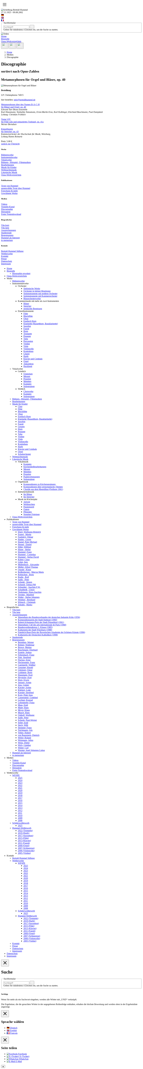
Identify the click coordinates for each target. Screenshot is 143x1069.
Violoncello (28, 349)
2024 (20, 780)
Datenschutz (6, 261)
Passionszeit (28, 507)
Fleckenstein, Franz (26, 662)
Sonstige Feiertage (31, 514)
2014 (20, 805)
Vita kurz (5, 225)
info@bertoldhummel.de (24, 100)
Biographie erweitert (21, 273)
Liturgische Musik (9, 172)
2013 (20, 808)
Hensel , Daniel (25, 544)
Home (4, 36)
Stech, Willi (23, 725)
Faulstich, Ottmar (25, 537)
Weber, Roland (24, 738)
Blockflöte (28, 316)
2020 (20, 790)
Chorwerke (28, 391)
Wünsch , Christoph (26, 602)
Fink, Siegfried (24, 657)
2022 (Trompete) (25, 830)
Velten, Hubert (24, 732)
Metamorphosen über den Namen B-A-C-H (20, 104)
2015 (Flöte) (23, 838)
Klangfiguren (7, 129)
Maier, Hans (23, 707)
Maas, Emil (23, 705)
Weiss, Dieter (24, 743)
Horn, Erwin (23, 680)
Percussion (28, 341)
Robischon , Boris (26, 574)
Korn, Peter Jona (25, 695)
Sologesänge (29, 386)
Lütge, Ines (23, 562)
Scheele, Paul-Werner (27, 720)
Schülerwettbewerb (20, 823)
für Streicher (28, 497)
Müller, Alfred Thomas (28, 567)
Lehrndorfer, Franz (26, 702)
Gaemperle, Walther (26, 665)
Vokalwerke (6, 160)
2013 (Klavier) (24, 840)
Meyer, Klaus (24, 710)
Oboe (25, 318)
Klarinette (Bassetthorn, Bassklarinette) (40, 323)
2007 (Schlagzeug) (26, 848)
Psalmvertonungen (31, 477)
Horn (25, 331)
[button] (4, 4)
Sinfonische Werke (31, 288)
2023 (20, 783)
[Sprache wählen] (12, 46)
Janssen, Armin (24, 682)
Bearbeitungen (7, 165)
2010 (20, 815)
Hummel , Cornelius (27, 554)
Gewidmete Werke (9, 193)
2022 (20, 785)
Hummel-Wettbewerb (21, 828)
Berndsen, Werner (26, 642)
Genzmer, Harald (25, 667)
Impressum (6, 264)
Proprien (27, 379)
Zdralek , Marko (25, 605)
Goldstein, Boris (25, 672)
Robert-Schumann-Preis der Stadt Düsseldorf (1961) (41, 622)
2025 (20, 778)
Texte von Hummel (9, 186)
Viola (25, 346)
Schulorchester (24, 454)
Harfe (25, 356)
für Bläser (27, 494)
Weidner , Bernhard (26, 599)
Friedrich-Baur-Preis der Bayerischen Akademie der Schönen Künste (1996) (51, 632)
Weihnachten (29, 504)
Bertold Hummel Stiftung (12, 251)
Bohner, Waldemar (26, 645)
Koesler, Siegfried (26, 692)
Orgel (25, 361)
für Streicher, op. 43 (10, 131)
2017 (20, 798)
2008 (20, 820)
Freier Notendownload (11, 214)
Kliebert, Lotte (24, 690)
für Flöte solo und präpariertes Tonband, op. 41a (22, 122)
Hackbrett (27, 366)
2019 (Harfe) (23, 833)
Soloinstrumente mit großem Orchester (40, 293)
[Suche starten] (32, 26)
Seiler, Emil (23, 722)
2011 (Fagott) (24, 843)
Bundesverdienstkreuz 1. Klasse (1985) (35, 627)
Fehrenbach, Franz (26, 655)
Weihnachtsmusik (9, 170)
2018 (20, 795)
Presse (4, 258)
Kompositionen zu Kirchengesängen (39, 484)
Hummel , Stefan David (28, 557)
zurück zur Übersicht (10, 144)
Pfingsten (27, 512)
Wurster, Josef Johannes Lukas (31, 750)
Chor (20, 406)
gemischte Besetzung (32, 308)
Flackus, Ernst (24, 660)
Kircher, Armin (24, 687)
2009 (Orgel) (23, 845)
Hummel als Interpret (10, 238)
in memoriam (7, 240)
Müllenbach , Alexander (28, 564)
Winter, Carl (23, 748)
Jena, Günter (23, 685)
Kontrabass (28, 351)
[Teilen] (20, 46)
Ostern (26, 509)
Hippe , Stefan (24, 549)
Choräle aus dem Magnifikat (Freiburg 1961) (43, 489)
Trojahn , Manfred (26, 594)
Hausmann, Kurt (25, 675)
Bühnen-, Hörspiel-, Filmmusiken (16, 162)
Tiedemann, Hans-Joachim (29, 592)
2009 (20, 818)
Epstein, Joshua (25, 652)
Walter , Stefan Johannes (29, 597)
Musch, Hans (24, 712)
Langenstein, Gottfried (28, 697)
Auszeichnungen (8, 230)
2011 (20, 813)
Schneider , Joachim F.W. (29, 587)
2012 (20, 810)
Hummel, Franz (25, 552)
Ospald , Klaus (24, 569)
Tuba (25, 339)
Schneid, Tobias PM (27, 584)
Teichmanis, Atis (25, 730)
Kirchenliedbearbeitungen (34, 466)
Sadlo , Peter (23, 579)
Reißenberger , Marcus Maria (31, 572)
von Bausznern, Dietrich (28, 735)
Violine (26, 344)
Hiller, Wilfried (24, 547)
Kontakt (4, 256)
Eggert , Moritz (24, 534)
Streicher (27, 306)
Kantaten (27, 384)
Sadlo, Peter (23, 717)
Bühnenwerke (7, 155)
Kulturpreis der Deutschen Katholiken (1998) (38, 635)
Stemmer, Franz (25, 727)
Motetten (27, 381)
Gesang (21, 426)
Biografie (5, 39)
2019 (20, 793)
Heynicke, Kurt (25, 677)
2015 (20, 803)
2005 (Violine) (24, 853)
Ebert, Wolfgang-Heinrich (29, 532)
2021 (20, 788)
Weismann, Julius (25, 740)
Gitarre (26, 354)
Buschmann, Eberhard (28, 650)
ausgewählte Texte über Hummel (15, 188)
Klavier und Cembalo (32, 359)
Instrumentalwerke (9, 157)
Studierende (6, 233)
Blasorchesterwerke (32, 298)
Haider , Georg (24, 539)
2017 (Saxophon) (25, 835)
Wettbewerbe (7, 253)
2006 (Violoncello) (26, 850)
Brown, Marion (25, 647)
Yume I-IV (6, 119)
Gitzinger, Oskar (25, 670)
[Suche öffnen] (4, 46)
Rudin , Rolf (23, 577)
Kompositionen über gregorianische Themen (43, 487)
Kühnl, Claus (24, 559)
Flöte (25, 313)
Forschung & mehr (9, 191)
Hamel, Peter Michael (27, 542)
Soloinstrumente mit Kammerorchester (40, 296)
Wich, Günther (24, 745)
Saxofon (27, 326)
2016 (20, 800)
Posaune (27, 336)
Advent (26, 502)
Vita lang (5, 228)
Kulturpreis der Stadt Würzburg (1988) (35, 630)
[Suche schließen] (5, 963)
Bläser (26, 303)
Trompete (27, 333)
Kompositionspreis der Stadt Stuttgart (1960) (37, 620)
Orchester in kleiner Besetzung (37, 291)
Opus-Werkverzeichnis (11, 41)
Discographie (7, 209)
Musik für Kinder (8, 167)
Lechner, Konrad (25, 700)
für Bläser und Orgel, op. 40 (13, 107)
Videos (4, 204)
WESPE (16, 775)
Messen (26, 376)
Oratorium (28, 374)
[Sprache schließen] (5, 1013)
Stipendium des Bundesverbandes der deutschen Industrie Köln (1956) (49, 617)
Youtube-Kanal (8, 206)
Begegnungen (7, 235)
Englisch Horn (29, 321)
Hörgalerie (5, 212)
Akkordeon (28, 364)
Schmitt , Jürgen (25, 582)
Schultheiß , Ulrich (26, 589)
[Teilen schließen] (5, 1040)
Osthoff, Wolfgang (26, 715)
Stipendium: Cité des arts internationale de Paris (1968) (42, 625)
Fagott (26, 328)
